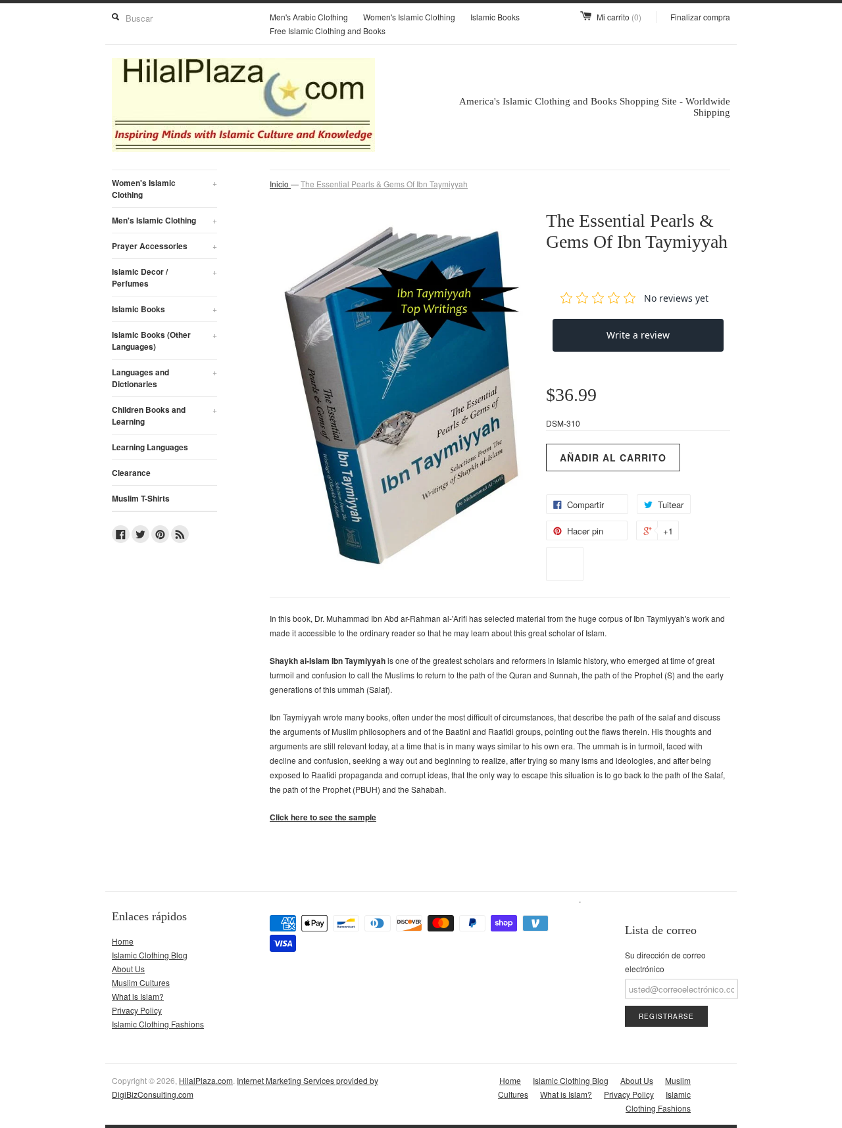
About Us (128, 968)
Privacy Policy (137, 1010)
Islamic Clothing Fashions (158, 1023)
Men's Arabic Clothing (309, 16)
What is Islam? (138, 996)
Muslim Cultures (141, 982)
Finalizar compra (700, 16)
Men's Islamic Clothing (164, 220)
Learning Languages (150, 447)
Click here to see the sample (323, 817)
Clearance (131, 473)
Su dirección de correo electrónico (665, 961)
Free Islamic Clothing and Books (327, 30)
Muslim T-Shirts (141, 498)
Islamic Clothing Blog (149, 954)
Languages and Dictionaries (164, 378)
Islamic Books (495, 16)
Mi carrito (619, 16)
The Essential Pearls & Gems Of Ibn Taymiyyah (384, 183)
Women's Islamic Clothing (409, 16)
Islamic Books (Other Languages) (164, 340)
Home (123, 941)
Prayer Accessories (164, 246)
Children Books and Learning (164, 415)
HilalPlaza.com (206, 1080)
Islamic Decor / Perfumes (164, 277)
